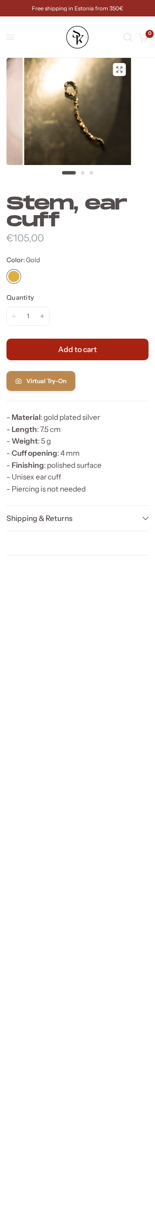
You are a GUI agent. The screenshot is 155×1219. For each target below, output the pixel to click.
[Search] (128, 37)
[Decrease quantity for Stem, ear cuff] (14, 316)
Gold (14, 276)
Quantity (20, 297)
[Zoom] (119, 69)
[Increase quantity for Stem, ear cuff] (42, 316)
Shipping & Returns (39, 518)
